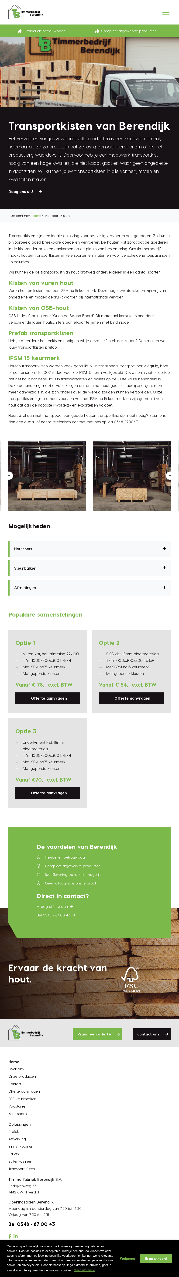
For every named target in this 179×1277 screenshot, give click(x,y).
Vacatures (16, 1106)
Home (36, 216)
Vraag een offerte (94, 1034)
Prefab (14, 1131)
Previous (9, 475)
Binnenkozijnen (20, 1146)
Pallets (13, 1154)
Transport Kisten (21, 1169)
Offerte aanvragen (49, 698)
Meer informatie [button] (84, 1270)
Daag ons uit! (20, 191)
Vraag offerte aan (52, 906)
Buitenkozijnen (20, 1161)
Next (170, 475)
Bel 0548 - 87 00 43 (53, 915)
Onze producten (22, 1076)
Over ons (16, 1069)
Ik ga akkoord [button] (156, 1258)
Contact (14, 1084)
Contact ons (148, 1034)
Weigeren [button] (127, 1258)
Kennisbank (18, 1114)
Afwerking (17, 1139)
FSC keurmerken (22, 1099)
